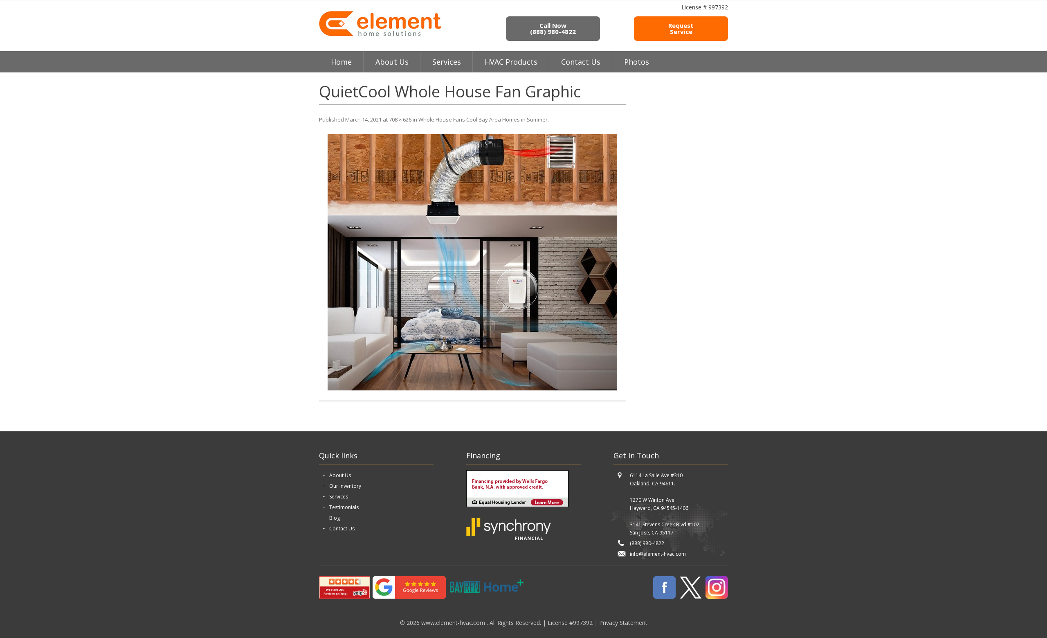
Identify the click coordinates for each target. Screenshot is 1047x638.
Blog (334, 517)
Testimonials (344, 507)
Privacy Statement (623, 623)
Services (446, 62)
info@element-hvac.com (658, 553)
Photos (636, 62)
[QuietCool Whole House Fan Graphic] (472, 262)
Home (341, 62)
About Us (340, 475)
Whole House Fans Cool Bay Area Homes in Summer (483, 119)
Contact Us (580, 62)
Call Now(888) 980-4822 (553, 28)
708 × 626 (400, 119)
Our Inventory (345, 485)
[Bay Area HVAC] (380, 34)
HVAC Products (511, 62)
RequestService (681, 28)
